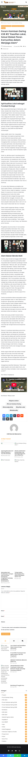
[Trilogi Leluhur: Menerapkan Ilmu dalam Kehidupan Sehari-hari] (21, 515)
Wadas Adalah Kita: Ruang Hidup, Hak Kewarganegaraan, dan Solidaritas (20, 453)
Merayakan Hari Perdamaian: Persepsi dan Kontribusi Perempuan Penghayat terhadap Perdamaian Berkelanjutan (7, 577)
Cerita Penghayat (6, 729)
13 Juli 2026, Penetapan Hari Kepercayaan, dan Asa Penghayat (18, 654)
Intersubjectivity (8, 407)
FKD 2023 (4, 700)
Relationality (14, 410)
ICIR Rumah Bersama (7, 46)
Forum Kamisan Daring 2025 (18, 26)
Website (3, 621)
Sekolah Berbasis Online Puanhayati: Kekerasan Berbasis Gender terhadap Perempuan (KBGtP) (17, 668)
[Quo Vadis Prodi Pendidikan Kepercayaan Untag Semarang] (5, 648)
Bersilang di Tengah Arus (17, 685)
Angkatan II (5, 719)
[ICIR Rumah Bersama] (10, 2)
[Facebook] (3, 415)
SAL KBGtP (5, 722)
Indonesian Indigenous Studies (9, 731)
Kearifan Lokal (21, 407)
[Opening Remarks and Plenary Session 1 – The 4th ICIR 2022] (7, 445)
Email (3, 616)
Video (3, 724)
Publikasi (4, 741)
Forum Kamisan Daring (17, 22)
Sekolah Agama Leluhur (8, 717)
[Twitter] (7, 415)
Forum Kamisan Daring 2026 (9, 707)
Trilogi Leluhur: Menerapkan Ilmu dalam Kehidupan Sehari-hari (19, 574)
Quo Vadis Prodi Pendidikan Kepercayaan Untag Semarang (18, 647)
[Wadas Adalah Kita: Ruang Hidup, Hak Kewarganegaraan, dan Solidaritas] (21, 445)
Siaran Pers (5, 738)
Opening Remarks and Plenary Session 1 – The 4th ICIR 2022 (7, 452)
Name (3, 610)
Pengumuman (5, 734)
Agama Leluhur (14, 400)
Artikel (3, 726)
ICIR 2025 (4, 712)
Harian (3, 736)
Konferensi (4, 709)
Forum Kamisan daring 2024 (9, 702)
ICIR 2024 (4, 714)
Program (9, 22)
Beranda (4, 22)
